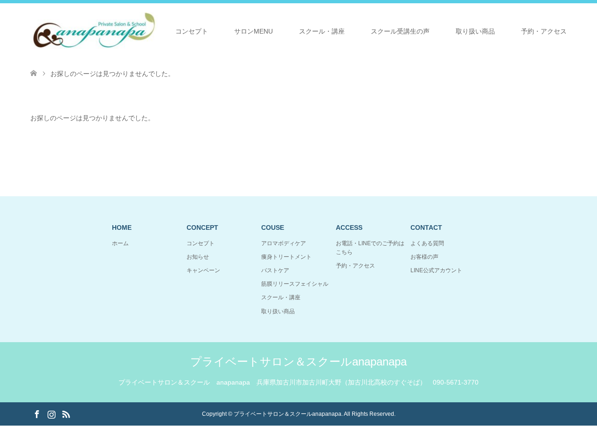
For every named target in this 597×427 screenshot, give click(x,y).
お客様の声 (424, 257)
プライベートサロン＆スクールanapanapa (298, 361)
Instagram (51, 413)
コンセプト (191, 31)
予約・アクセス (544, 31)
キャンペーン (203, 270)
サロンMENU (253, 31)
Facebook (36, 413)
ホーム (120, 243)
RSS (65, 413)
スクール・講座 (322, 31)
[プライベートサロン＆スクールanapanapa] (94, 30)
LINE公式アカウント (436, 270)
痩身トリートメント (286, 257)
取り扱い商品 (475, 31)
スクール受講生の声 (400, 31)
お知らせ (198, 257)
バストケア (275, 270)
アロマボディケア (283, 243)
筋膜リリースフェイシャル (294, 284)
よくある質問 (427, 243)
